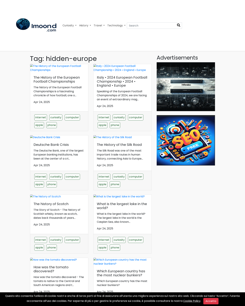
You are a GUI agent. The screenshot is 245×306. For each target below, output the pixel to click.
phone (51, 125)
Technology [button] (115, 25)
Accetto (211, 301)
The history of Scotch (51, 204)
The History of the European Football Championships (57, 79)
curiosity (55, 117)
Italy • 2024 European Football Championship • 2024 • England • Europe (122, 81)
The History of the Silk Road (119, 144)
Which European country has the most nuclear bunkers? (121, 273)
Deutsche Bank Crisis (51, 144)
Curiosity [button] (68, 25)
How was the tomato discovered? (51, 269)
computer (72, 117)
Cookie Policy (191, 301)
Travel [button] (98, 25)
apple (39, 125)
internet (40, 117)
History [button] (84, 25)
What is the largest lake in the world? (122, 206)
